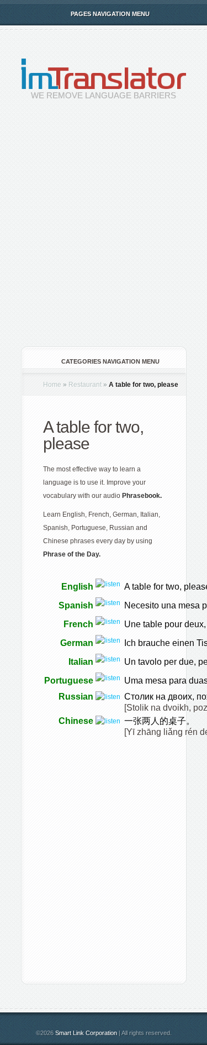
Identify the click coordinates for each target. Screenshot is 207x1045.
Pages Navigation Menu (110, 13)
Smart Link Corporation (86, 1033)
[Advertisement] (103, 231)
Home (52, 384)
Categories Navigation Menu (110, 361)
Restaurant (85, 384)
